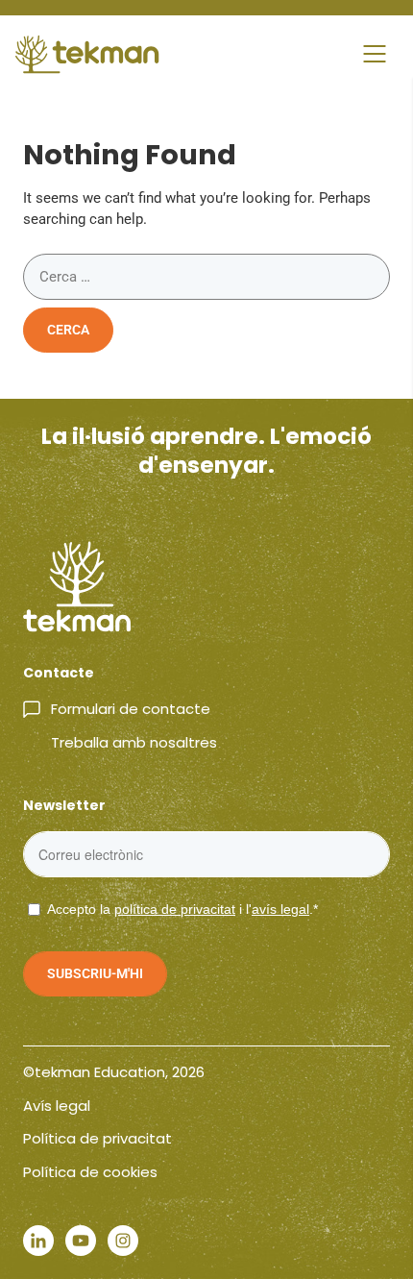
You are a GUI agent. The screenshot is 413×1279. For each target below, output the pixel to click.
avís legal (280, 909)
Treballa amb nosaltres (134, 742)
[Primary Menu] (375, 54)
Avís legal (56, 1105)
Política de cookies (90, 1172)
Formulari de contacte (130, 709)
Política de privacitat (97, 1138)
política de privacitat (174, 909)
